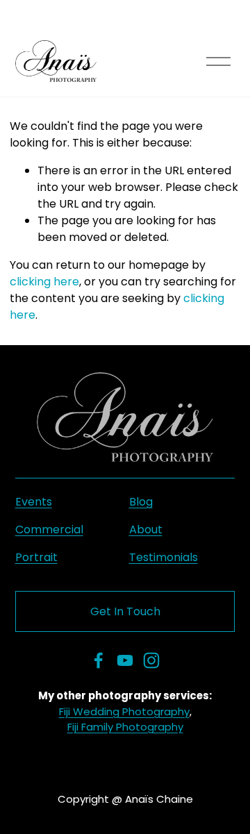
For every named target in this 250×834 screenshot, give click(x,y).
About (145, 529)
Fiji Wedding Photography (124, 711)
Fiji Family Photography (125, 726)
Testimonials (163, 557)
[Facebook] (98, 660)
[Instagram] (151, 660)
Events (33, 502)
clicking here (44, 282)
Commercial (49, 529)
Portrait (36, 557)
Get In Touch (125, 611)
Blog (141, 502)
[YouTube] (125, 660)
